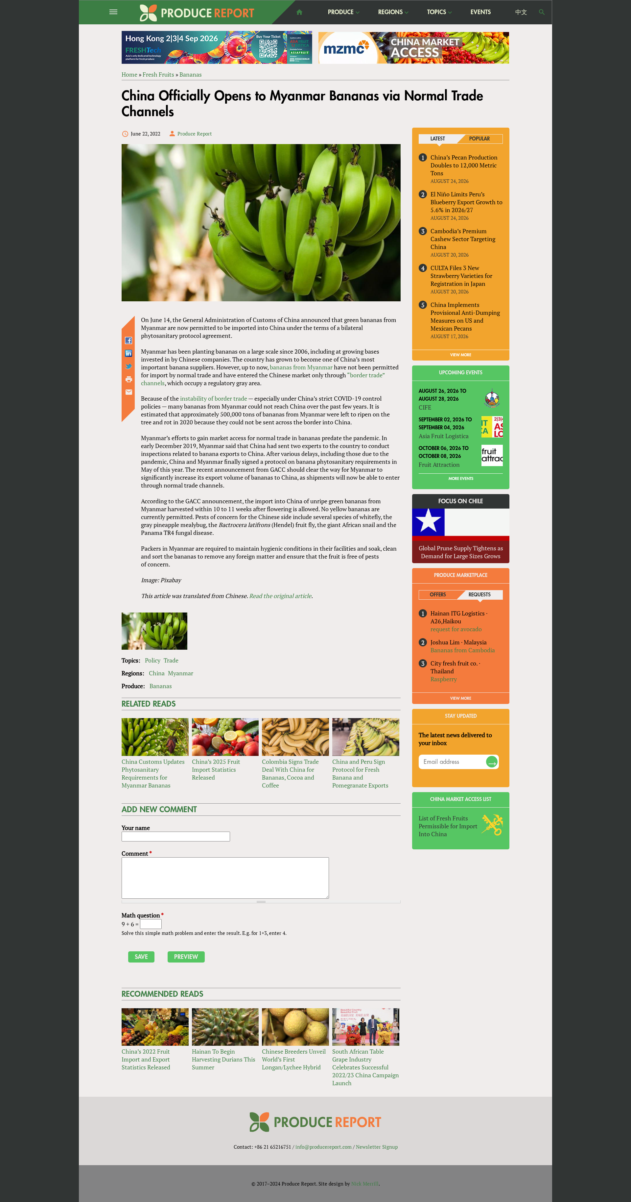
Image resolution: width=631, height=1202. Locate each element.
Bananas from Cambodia (463, 650)
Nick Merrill (365, 1183)
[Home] (197, 13)
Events (481, 12)
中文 (521, 12)
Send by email (129, 392)
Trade (171, 660)
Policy (152, 660)
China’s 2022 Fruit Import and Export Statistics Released (146, 1059)
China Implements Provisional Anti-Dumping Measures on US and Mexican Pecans (465, 316)
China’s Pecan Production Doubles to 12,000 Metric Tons (464, 165)
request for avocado (456, 629)
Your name (136, 828)
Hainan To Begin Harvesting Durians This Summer (223, 1059)
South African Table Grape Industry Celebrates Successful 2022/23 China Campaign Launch (365, 1067)
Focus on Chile (460, 501)
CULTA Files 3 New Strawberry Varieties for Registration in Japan (461, 276)
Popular (479, 139)
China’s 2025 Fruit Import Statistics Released (216, 769)
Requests (480, 594)
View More (460, 698)
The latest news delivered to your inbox (455, 739)
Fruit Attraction (439, 464)
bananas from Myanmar (301, 367)
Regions (390, 12)
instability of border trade (213, 398)
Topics (436, 12)
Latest (438, 139)
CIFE (425, 407)
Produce (341, 12)
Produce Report (194, 133)
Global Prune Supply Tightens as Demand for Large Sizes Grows (461, 552)
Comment (137, 853)
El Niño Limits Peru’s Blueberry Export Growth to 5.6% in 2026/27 (466, 202)
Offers (438, 594)
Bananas (190, 74)
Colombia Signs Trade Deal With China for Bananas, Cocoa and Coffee (290, 773)
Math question (143, 915)
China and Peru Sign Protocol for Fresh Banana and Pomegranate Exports (360, 773)
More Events (461, 479)
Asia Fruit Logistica (444, 436)
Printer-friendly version (129, 379)
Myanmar (180, 673)
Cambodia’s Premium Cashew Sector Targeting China (463, 239)
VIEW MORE (460, 355)
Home (129, 74)
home (299, 12)
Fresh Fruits (158, 74)
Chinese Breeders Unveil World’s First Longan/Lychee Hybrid (294, 1059)
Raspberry (444, 679)
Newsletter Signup (377, 1146)
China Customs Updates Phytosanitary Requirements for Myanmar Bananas (153, 773)
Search (542, 12)
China (157, 673)
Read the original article (280, 596)
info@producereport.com (323, 1146)
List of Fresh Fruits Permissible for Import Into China (448, 826)
